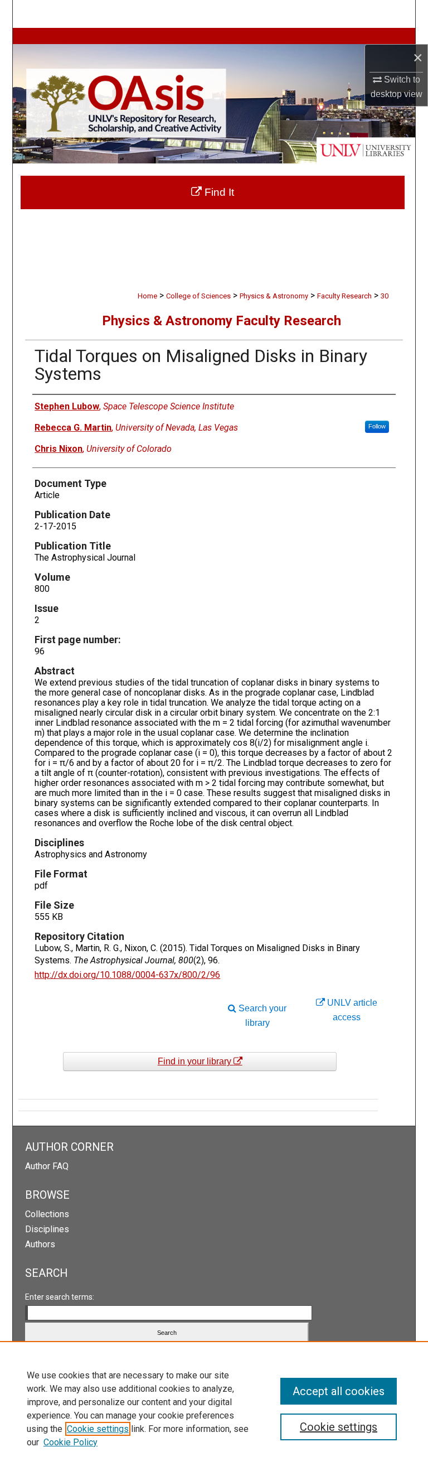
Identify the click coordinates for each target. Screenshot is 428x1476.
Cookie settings (98, 1429)
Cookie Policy (70, 1442)
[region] (214, 1408)
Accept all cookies (339, 1391)
